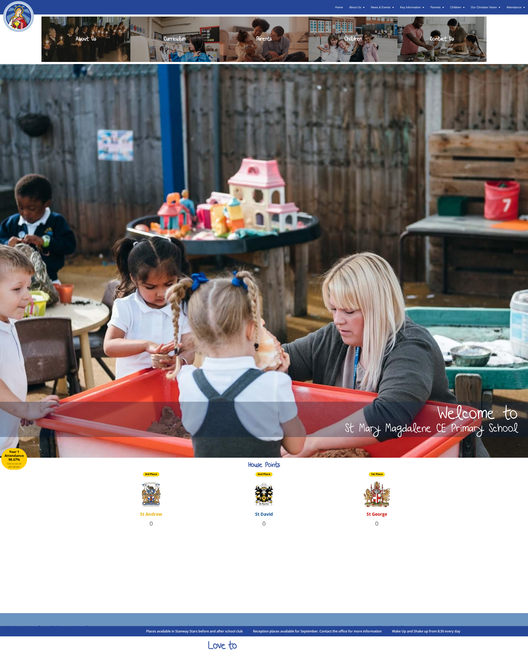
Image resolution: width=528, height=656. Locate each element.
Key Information (410, 7)
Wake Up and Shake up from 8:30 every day (154, 631)
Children (455, 7)
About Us (355, 7)
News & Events (380, 7)
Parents (435, 7)
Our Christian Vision (484, 7)
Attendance (514, 7)
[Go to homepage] (18, 5)
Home (339, 7)
